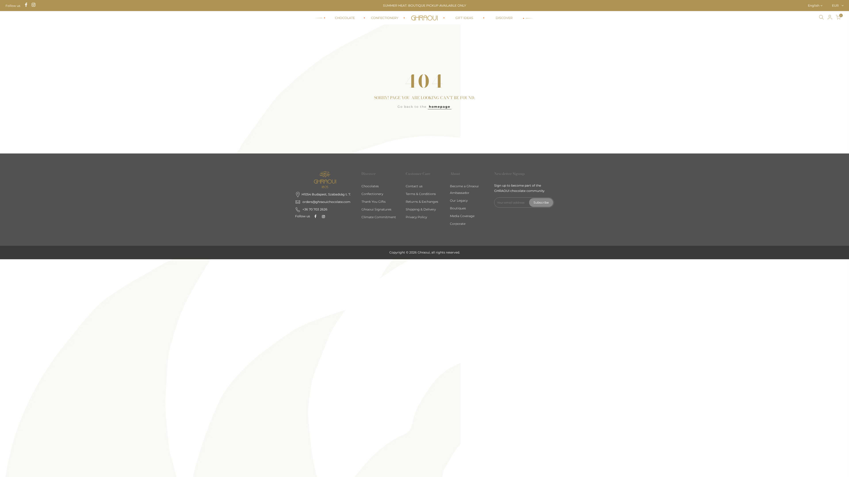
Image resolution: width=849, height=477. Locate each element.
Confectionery (372, 194)
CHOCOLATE (345, 18)
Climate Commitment (378, 217)
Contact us (414, 186)
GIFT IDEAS (464, 18)
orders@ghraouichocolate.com (326, 202)
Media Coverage (462, 216)
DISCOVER (504, 18)
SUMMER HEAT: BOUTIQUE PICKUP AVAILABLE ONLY (424, 6)
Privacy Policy (416, 217)
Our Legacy (459, 201)
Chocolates (370, 186)
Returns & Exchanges (422, 202)
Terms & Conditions (421, 194)
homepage (439, 107)
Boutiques (458, 208)
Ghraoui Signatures (376, 209)
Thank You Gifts (373, 202)
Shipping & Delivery (421, 209)
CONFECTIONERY (384, 18)
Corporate (457, 224)
